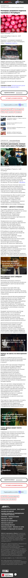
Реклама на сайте (6, 518)
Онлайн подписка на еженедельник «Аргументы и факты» (12, 514)
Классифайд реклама (8, 525)
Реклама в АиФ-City (7, 523)
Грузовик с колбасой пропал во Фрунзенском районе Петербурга (14, 133)
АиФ (12, 33)
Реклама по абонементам (9, 520)
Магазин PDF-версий (7, 511)
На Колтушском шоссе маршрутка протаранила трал (13, 86)
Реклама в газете (13, 516)
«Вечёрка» (22, 182)
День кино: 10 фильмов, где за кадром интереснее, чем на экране (13, 342)
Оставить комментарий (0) (14, 98)
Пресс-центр (21, 509)
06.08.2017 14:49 (5, 6)
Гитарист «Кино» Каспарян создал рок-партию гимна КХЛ (12, 465)
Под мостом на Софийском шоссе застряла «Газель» (14, 123)
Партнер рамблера (13, 570)
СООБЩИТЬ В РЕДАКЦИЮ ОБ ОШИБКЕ (12, 529)
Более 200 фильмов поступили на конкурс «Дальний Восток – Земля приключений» (12, 264)
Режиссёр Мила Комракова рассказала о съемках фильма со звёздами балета (13, 416)
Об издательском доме (8, 509)
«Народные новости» (11, 43)
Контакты (4, 516)
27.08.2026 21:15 (4, 140)
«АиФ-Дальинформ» (15, 166)
